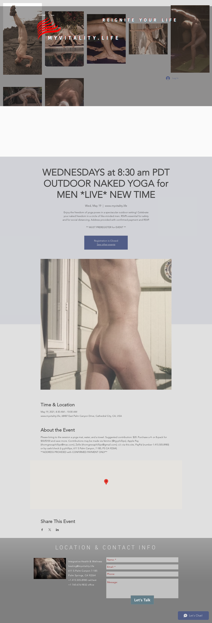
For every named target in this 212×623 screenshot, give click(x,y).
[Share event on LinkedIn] (57, 529)
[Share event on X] (49, 529)
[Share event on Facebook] (42, 529)
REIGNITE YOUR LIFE (140, 19)
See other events (106, 244)
